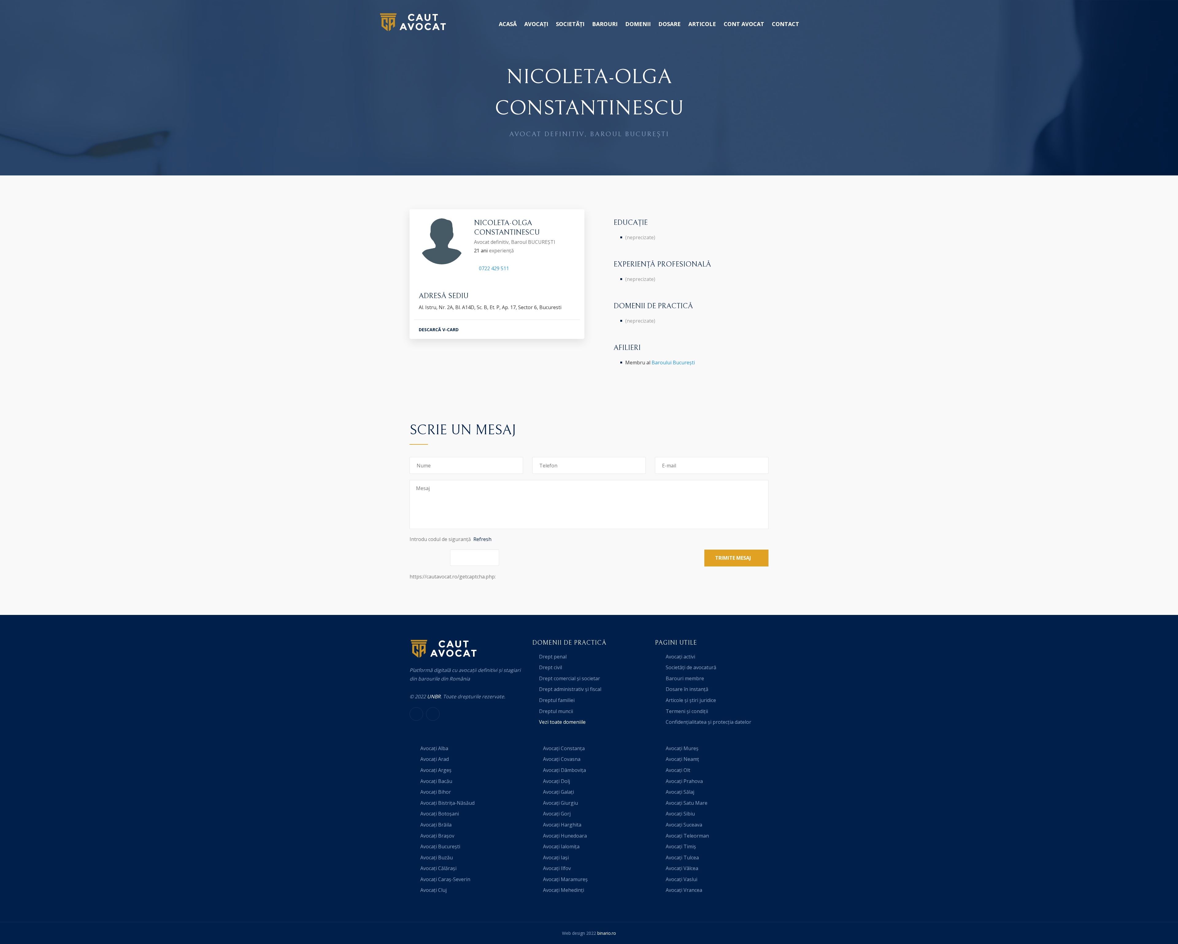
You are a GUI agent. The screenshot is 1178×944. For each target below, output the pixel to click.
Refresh (482, 539)
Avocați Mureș (682, 748)
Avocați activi (680, 656)
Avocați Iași (556, 857)
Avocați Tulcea (682, 857)
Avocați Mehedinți (563, 890)
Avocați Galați (558, 792)
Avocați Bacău (436, 781)
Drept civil (550, 667)
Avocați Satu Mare (686, 803)
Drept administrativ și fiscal (570, 689)
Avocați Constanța (564, 748)
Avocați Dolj (556, 781)
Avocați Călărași (438, 868)
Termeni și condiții (687, 711)
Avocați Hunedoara (565, 835)
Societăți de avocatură (691, 667)
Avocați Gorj (557, 813)
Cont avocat (744, 24)
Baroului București (673, 362)
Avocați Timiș (681, 846)
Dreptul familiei (557, 700)
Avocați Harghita (562, 824)
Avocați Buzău (436, 857)
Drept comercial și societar (569, 678)
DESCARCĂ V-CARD (439, 329)
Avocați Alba (434, 748)
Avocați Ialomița (561, 846)
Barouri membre (685, 678)
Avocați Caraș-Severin (445, 879)
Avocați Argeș (436, 770)
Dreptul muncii (556, 711)
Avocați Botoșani (439, 813)
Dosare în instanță (687, 689)
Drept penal (553, 656)
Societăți (570, 24)
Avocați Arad (434, 759)
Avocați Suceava (684, 824)
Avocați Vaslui (681, 879)
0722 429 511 (494, 268)
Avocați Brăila (436, 824)
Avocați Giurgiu (560, 803)
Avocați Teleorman (687, 835)
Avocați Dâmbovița (564, 770)
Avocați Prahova (684, 781)
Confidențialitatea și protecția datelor (708, 722)
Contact (785, 24)
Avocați (536, 24)
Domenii (638, 24)
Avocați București (440, 846)
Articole (702, 24)
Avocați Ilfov (557, 868)
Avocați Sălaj (680, 792)
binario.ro (606, 933)
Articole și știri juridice (691, 700)
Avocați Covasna (561, 759)
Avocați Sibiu (680, 813)
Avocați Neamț (682, 759)
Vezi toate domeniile (562, 722)
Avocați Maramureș (565, 879)
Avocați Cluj (433, 890)
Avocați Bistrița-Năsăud (447, 803)
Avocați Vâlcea (682, 868)
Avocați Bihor (435, 792)
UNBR (434, 696)
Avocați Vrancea (684, 890)
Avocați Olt (678, 770)
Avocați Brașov (437, 835)
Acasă (508, 24)
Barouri (605, 24)
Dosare (669, 24)
